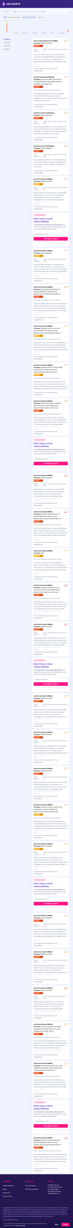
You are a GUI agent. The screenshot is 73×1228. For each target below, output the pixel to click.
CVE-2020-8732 (38, 654)
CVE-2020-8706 (38, 505)
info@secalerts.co (54, 1193)
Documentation (30, 1186)
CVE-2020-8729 (38, 433)
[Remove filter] (13, 12)
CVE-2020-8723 (38, 579)
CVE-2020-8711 (38, 837)
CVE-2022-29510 (38, 70)
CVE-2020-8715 (38, 394)
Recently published (29, 17)
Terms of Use (7, 1196)
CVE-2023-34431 (38, 172)
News (5, 1189)
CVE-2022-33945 (38, 139)
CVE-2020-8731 (38, 1057)
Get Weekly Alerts (51, 239)
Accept (65, 1224)
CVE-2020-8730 (38, 1096)
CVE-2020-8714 (38, 319)
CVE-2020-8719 (38, 981)
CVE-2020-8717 (38, 280)
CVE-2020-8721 (38, 945)
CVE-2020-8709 (38, 618)
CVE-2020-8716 (38, 359)
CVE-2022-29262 (38, 106)
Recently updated (14, 17)
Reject (57, 1224)
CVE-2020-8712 (38, 798)
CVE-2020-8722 (38, 726)
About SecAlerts (8, 1186)
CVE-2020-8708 (38, 1170)
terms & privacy (20, 1225)
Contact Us (6, 1193)
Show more (36, 66)
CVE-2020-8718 (38, 762)
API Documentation (31, 1189)
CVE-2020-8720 (38, 209)
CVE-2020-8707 (38, 1018)
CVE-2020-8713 (38, 544)
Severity (40, 17)
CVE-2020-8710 (38, 873)
